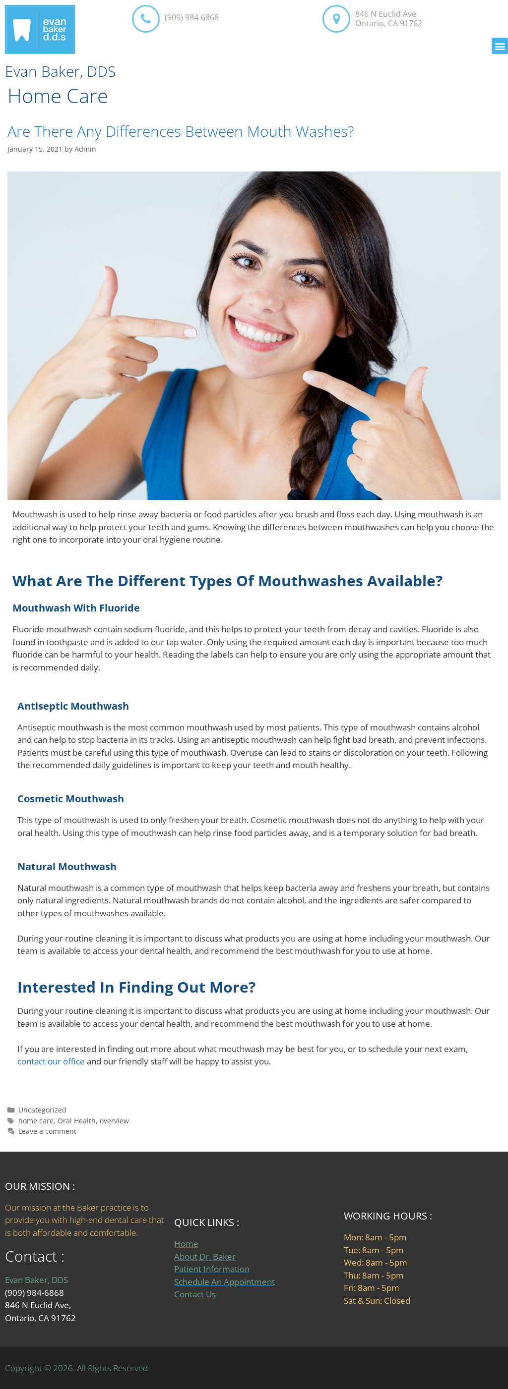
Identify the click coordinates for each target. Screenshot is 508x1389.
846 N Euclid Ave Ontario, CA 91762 (388, 18)
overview (114, 1120)
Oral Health (77, 1120)
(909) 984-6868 (192, 17)
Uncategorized (42, 1109)
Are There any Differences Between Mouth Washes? (180, 131)
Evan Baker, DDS (60, 71)
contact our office (51, 1061)
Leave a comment (47, 1131)
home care (36, 1120)
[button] (500, 46)
